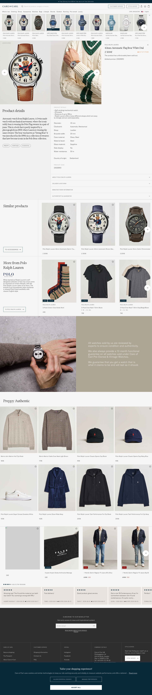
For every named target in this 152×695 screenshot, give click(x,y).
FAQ (35, 660)
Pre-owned (73, 12)
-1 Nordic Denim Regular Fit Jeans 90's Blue (98, 573)
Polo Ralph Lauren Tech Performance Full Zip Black (94, 514)
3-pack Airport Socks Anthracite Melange (58, 573)
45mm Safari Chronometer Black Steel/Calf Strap (36, 35)
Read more (133, 673)
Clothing (14, 12)
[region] (76, 596)
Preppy (6, 145)
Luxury (80, 12)
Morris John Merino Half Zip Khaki (12, 456)
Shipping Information (41, 652)
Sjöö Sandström (52, 33)
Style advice (132, 6)
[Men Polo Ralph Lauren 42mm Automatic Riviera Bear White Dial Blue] (24, 22)
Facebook (67, 656)
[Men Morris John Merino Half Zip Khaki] (18, 430)
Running (66, 12)
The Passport (7, 656)
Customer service (116, 6)
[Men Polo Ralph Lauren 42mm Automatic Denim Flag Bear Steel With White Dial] (68, 22)
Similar (15, 206)
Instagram (67, 652)
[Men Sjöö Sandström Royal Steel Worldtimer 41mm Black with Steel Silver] (141, 22)
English (147, 11)
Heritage (15, 145)
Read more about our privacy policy (76, 631)
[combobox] (146, 11)
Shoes (20, 12)
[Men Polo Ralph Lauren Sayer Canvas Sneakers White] (18, 487)
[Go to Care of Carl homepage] (10, 6)
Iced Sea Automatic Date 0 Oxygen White (126, 35)
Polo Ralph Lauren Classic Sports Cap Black (92, 456)
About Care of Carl (9, 660)
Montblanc (109, 33)
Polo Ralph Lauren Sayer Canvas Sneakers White (17, 514)
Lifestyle (46, 12)
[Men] (22, 547)
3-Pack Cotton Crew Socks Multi (53, 308)
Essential (25, 145)
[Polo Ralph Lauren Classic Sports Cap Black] (95, 454)
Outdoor (59, 12)
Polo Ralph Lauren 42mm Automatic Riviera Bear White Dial (97, 249)
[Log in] (141, 6)
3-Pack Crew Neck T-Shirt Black (91, 308)
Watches (35, 12)
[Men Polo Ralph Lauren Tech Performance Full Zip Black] (95, 487)
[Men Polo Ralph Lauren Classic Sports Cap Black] (95, 430)
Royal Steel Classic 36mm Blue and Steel (53, 35)
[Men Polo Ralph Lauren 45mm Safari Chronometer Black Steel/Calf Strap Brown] (38, 22)
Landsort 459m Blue (81, 35)
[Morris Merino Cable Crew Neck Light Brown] (57, 454)
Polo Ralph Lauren (8, 33)
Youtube (66, 660)
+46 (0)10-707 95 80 (103, 660)
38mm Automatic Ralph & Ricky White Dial (97, 35)
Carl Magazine (134, 11)
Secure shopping (8, 652)
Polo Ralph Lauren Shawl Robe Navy (51, 514)
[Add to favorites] (73, 205)
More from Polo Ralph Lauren (15, 265)
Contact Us (37, 656)
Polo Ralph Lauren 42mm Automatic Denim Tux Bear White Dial (58, 249)
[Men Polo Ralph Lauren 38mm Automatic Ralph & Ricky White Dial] (97, 22)
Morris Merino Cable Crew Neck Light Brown (53, 456)
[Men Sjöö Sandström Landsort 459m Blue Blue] (82, 22)
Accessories (27, 12)
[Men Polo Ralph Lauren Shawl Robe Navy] (57, 487)
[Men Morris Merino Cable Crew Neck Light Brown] (57, 430)
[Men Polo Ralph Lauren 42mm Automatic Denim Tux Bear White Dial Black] (9, 22)
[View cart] (148, 6)
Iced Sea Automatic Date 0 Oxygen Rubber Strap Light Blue (112, 35)
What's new (6, 12)
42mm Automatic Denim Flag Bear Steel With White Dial (67, 35)
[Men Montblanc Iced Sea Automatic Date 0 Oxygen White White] (126, 22)
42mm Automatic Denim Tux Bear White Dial (8, 35)
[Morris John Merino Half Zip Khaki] (18, 454)
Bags (40, 12)
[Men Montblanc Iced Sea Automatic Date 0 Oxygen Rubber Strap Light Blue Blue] (112, 22)
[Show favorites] (145, 6)
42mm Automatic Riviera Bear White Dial (23, 35)
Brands (52, 12)
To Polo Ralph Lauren (13, 309)
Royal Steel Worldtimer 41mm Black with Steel (140, 35)
